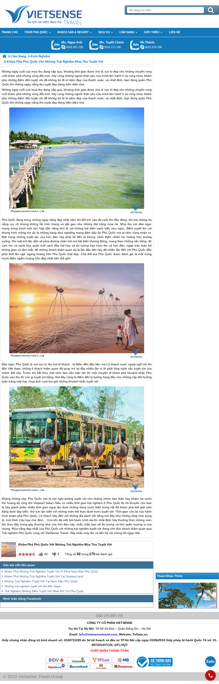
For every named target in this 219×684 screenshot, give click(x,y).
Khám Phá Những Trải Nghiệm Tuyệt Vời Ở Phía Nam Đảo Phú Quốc (51, 571)
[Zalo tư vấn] (210, 661)
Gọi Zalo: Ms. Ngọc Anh (56, 45)
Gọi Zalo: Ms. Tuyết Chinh (94, 45)
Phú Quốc (8, 220)
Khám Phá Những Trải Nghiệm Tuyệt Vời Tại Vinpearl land (43, 576)
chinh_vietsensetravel (101, 47)
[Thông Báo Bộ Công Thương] (154, 668)
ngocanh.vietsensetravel (63, 47)
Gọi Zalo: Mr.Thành (135, 45)
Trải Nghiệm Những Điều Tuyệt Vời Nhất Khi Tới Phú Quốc (44, 591)
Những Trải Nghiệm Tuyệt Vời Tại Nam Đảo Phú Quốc (41, 581)
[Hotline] (210, 675)
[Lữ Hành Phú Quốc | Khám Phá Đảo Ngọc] (4, 56)
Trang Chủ (54, 14)
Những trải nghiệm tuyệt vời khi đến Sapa (32, 586)
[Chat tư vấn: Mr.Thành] (142, 47)
